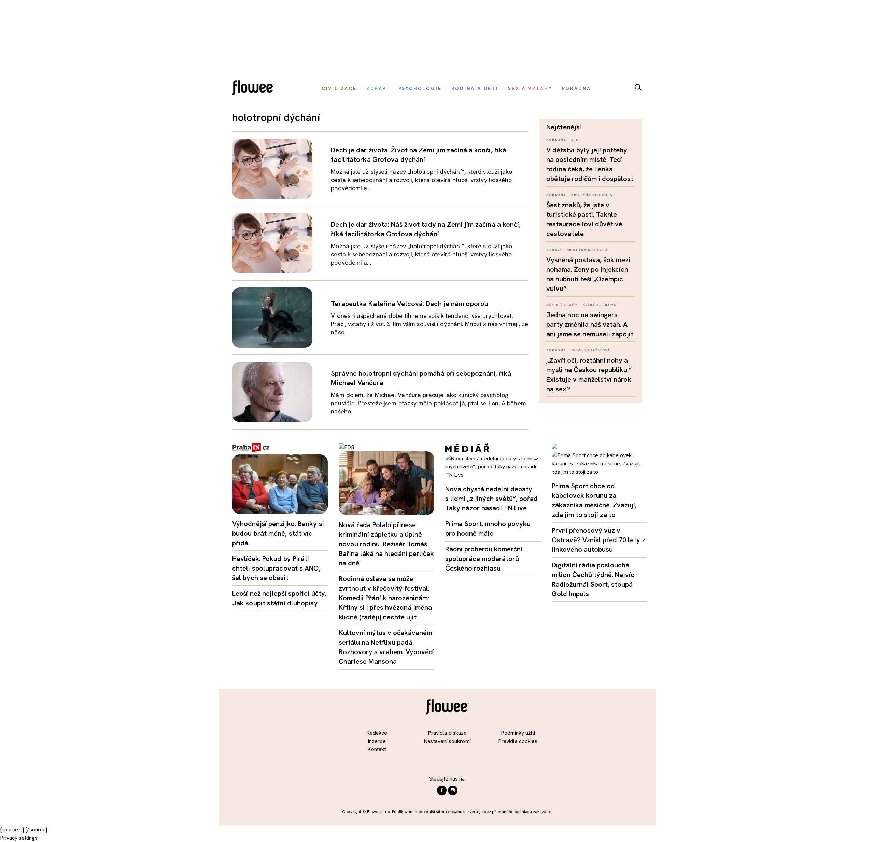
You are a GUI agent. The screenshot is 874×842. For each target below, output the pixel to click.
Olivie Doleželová (590, 350)
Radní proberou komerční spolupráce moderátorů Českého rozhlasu (483, 559)
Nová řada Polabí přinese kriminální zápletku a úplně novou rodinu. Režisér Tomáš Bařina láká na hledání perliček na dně (386, 543)
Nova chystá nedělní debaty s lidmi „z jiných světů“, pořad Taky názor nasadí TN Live (491, 499)
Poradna (556, 140)
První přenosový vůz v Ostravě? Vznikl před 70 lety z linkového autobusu (598, 540)
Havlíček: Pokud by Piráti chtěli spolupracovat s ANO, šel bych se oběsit (276, 568)
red (575, 140)
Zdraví (554, 250)
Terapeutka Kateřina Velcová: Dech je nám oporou (409, 303)
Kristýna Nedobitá (591, 195)
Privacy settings (19, 837)
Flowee (255, 88)
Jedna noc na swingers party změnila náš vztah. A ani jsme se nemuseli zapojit (589, 324)
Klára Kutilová (600, 305)
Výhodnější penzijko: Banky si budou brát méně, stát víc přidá (278, 533)
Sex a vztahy (562, 305)
